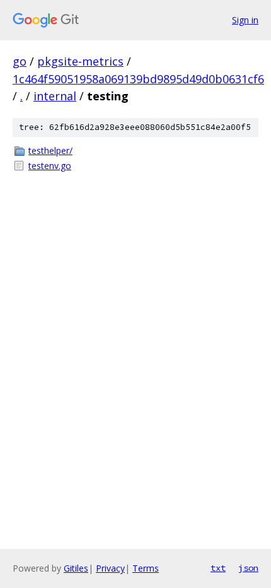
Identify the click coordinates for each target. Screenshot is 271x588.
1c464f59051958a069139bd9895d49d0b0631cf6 (138, 78)
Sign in (245, 20)
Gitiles (76, 568)
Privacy (110, 568)
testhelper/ (50, 150)
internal (54, 95)
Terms (145, 568)
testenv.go (49, 166)
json (248, 567)
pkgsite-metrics (80, 61)
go (19, 61)
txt (218, 567)
